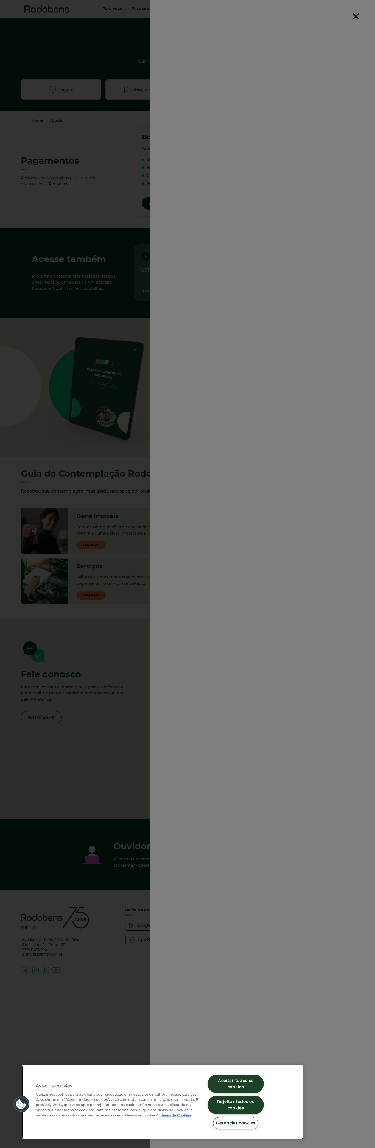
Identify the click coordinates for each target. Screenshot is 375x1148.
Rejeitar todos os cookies (235, 1104)
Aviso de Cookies (176, 1115)
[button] (21, 1104)
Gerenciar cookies (235, 1123)
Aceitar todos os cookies (236, 1083)
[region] (162, 1102)
